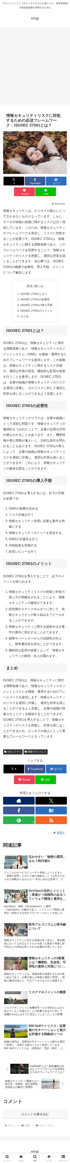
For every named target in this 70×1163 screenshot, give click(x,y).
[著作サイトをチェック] (19, 801)
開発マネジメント (37, 751)
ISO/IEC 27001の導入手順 (36, 305)
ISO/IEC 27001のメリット (36, 310)
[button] (62, 735)
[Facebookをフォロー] (19, 810)
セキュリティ (14, 751)
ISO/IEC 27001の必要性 (35, 299)
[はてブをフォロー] (51, 810)
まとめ (24, 316)
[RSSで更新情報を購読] (51, 820)
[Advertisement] (35, 67)
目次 (30, 286)
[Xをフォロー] (51, 801)
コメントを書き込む (35, 1114)
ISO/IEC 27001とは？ (33, 293)
